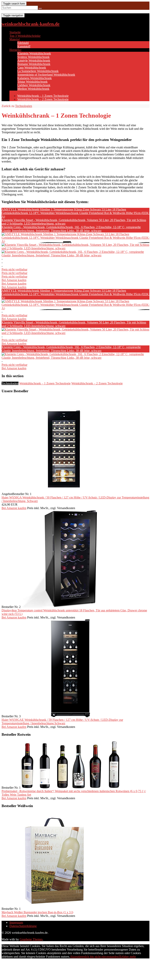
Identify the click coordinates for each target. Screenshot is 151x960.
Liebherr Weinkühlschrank (33, 85)
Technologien (17, 92)
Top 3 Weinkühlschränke (25, 35)
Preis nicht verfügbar (14, 269)
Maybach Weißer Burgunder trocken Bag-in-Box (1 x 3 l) (37, 912)
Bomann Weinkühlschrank (33, 64)
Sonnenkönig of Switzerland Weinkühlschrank (46, 74)
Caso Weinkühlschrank (31, 67)
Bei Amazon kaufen (14, 280)
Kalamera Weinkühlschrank (34, 78)
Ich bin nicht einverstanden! (102, 956)
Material (14, 39)
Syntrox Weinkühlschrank (33, 57)
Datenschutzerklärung (23, 926)
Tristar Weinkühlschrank (32, 81)
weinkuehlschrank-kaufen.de (31, 23)
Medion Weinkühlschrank (33, 88)
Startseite (15, 32)
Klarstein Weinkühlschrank (34, 53)
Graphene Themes (31, 939)
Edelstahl (23, 43)
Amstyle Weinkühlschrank (33, 60)
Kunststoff (23, 46)
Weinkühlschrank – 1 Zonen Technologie (43, 95)
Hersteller (15, 50)
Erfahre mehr (128, 956)
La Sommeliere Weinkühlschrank (38, 71)
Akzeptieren (77, 956)
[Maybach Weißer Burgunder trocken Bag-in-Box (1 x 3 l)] (54, 908)
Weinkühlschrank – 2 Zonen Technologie (43, 99)
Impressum (16, 922)
